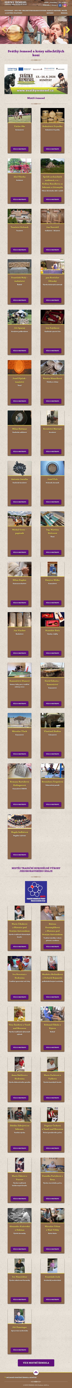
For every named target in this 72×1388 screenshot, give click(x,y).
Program (34, 11)
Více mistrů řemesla (36, 1363)
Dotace (54, 5)
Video (44, 11)
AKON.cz (46, 1385)
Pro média (62, 3)
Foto (40, 11)
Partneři (57, 11)
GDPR (46, 3)
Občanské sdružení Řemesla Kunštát (21, 1378)
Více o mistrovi (19, 149)
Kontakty (53, 3)
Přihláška (46, 5)
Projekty (26, 11)
